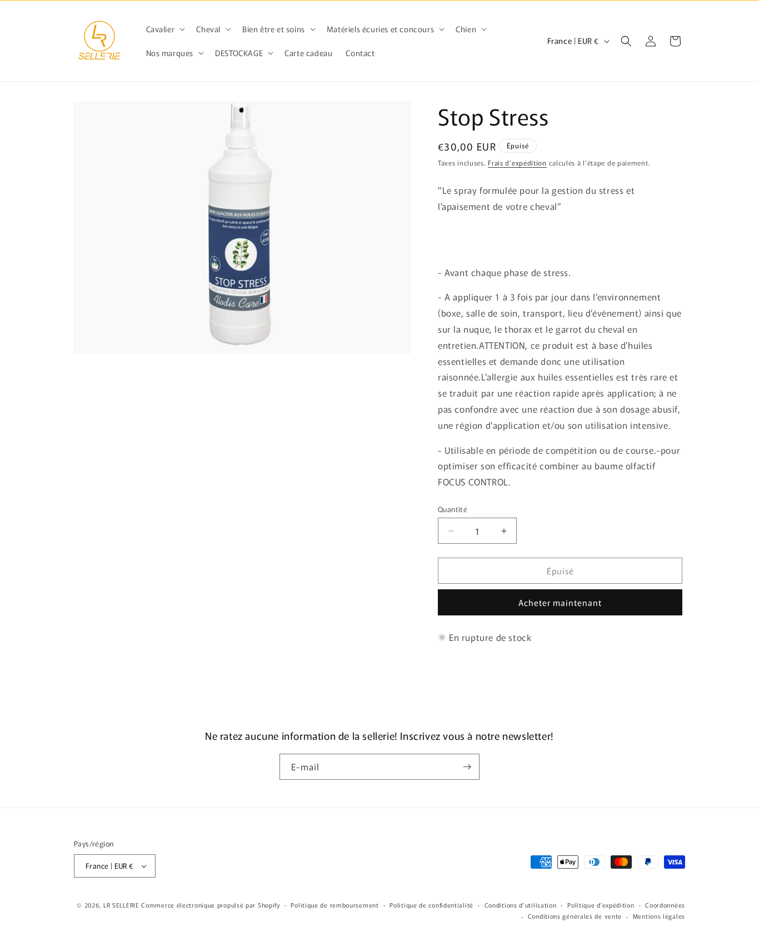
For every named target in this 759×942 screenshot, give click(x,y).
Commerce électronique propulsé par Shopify (210, 904)
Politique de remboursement (334, 904)
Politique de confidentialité (431, 904)
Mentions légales (659, 915)
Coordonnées (665, 904)
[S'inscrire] (467, 767)
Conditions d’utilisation (521, 904)
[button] (164, 29)
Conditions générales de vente (575, 915)
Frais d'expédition (517, 162)
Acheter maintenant (560, 602)
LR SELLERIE (121, 904)
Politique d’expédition (600, 904)
